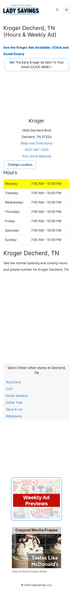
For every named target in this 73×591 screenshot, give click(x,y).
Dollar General (17, 396)
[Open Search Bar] (57, 10)
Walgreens (14, 416)
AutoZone (13, 382)
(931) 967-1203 (37, 150)
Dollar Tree (14, 402)
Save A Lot (14, 409)
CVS (9, 389)
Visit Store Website (36, 156)
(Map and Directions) (36, 143)
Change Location (20, 164)
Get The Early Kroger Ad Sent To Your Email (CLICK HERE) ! (36, 65)
